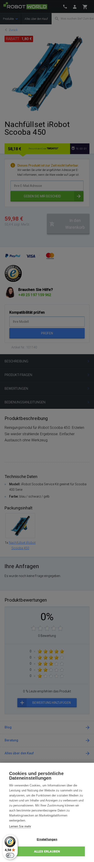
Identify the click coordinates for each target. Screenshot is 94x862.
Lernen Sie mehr (20, 826)
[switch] (10, 855)
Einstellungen (47, 839)
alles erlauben (47, 851)
